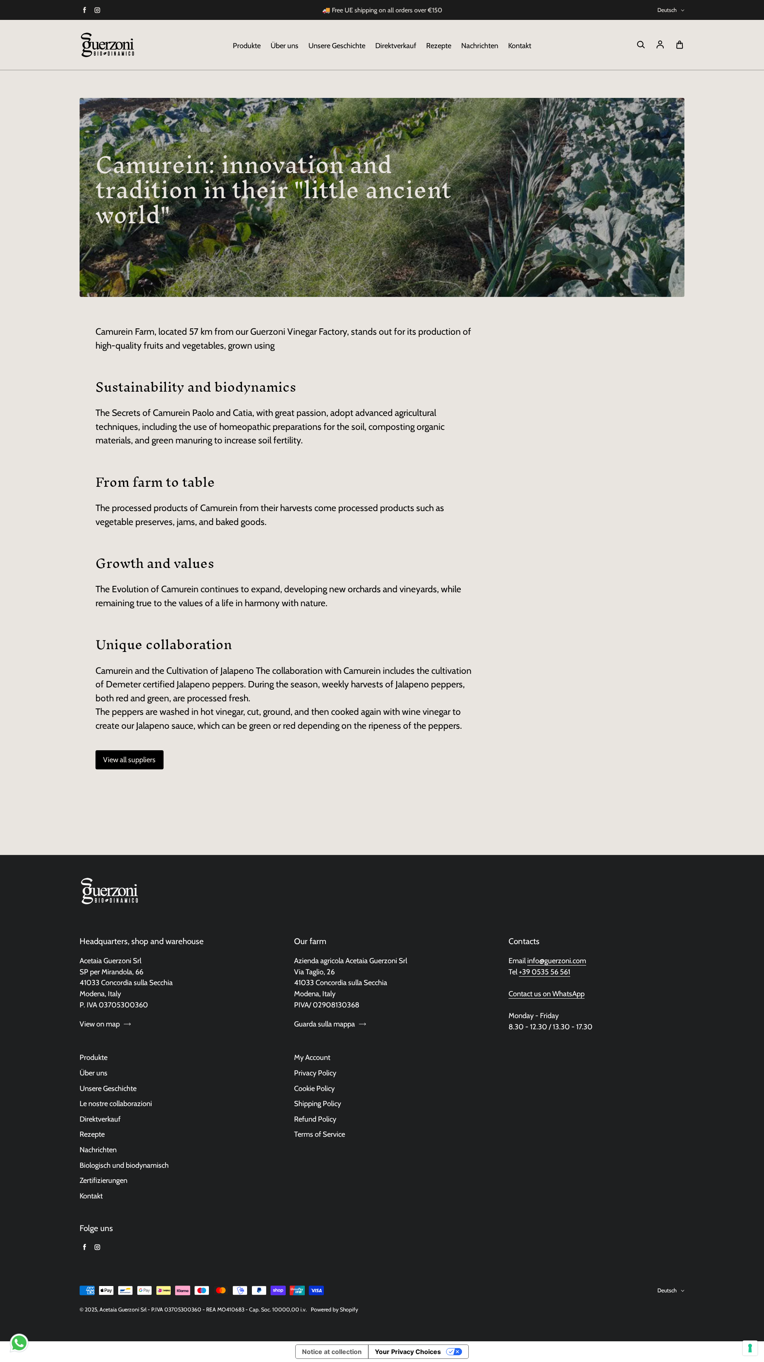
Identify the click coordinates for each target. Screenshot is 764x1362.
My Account (312, 1057)
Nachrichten (479, 45)
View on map (100, 1023)
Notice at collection (332, 1352)
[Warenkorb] (679, 45)
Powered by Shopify (334, 1309)
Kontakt (519, 45)
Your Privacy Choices (408, 1352)
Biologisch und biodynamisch (124, 1165)
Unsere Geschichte (336, 45)
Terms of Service (319, 1134)
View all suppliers (129, 759)
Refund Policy (315, 1119)
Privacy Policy (315, 1072)
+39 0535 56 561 (544, 971)
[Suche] (640, 45)
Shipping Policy (317, 1103)
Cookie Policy (314, 1088)
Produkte (247, 45)
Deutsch (667, 10)
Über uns (284, 45)
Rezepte (438, 45)
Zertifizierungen (103, 1180)
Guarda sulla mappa (324, 1023)
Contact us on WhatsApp (547, 993)
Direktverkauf (395, 45)
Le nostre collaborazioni (116, 1103)
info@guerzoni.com (556, 960)
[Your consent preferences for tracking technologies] (750, 1348)
